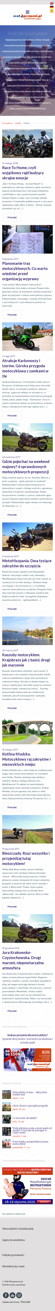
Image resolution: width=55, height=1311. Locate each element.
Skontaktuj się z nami (13, 1266)
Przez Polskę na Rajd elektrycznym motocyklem (30, 1143)
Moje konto (35, 2)
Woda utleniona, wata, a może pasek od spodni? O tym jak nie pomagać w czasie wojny (32, 1130)
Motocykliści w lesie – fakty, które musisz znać (29, 1093)
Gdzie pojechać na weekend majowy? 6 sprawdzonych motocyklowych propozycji (25, 466)
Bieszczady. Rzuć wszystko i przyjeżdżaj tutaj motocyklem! (26, 858)
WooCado (25, 1302)
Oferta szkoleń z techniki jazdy (17, 1228)
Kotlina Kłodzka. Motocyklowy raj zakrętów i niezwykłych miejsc (26, 759)
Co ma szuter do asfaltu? (24, 1118)
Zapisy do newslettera (13, 1240)
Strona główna (7, 123)
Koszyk (47, 2)
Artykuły (18, 123)
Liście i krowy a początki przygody (30, 1106)
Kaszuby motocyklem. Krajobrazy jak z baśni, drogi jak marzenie (26, 659)
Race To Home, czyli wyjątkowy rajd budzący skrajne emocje (23, 172)
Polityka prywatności (13, 1255)
